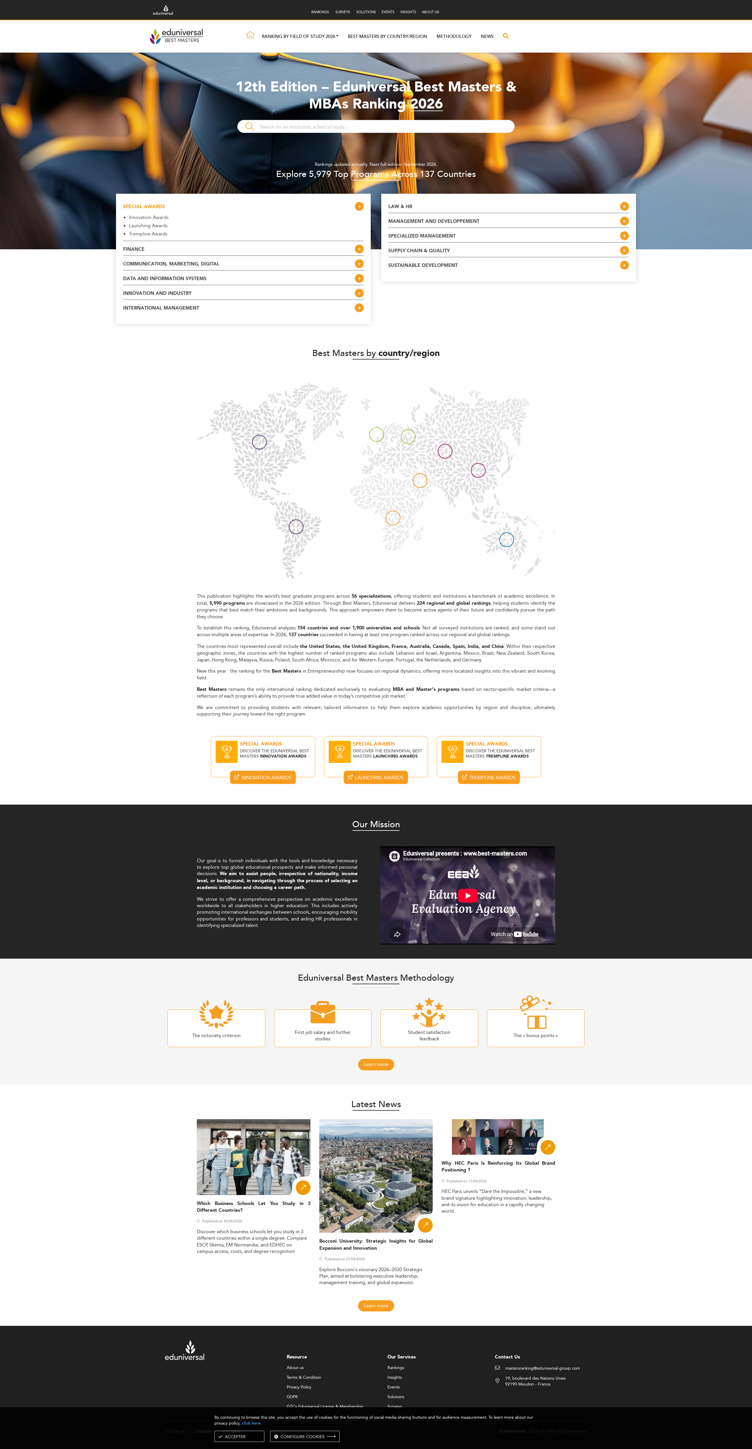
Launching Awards (148, 225)
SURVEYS (342, 12)
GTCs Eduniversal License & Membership (325, 1407)
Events (393, 1387)
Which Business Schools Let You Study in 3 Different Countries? (253, 1207)
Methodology (454, 36)
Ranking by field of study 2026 (298, 37)
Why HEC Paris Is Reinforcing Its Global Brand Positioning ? (498, 1167)
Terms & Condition (304, 1378)
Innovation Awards (149, 217)
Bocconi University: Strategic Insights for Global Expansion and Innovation (376, 1245)
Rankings (395, 1368)
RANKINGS (320, 12)
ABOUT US (430, 12)
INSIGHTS (408, 12)
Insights (394, 1378)
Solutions (395, 1397)
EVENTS (388, 12)
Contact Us (507, 1357)
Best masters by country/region (387, 36)
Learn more (376, 1064)
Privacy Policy (299, 1387)
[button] (337, 37)
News (487, 36)
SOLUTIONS (366, 12)
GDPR (292, 1397)
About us (295, 1368)
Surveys (394, 1407)
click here (251, 1423)
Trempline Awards (148, 233)
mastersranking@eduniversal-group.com (542, 1368)
